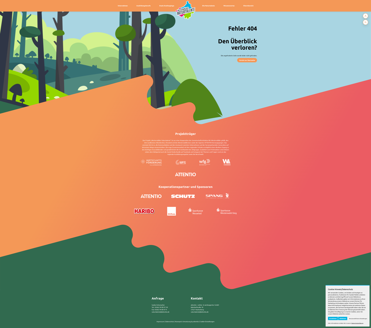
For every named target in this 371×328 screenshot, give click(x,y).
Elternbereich (248, 6)
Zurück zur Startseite (247, 60)
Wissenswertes (229, 6)
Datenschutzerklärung (357, 323)
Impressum (160, 321)
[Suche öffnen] (365, 22)
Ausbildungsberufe (143, 6)
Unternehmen (123, 6)
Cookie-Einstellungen (207, 321)
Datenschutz (169, 321)
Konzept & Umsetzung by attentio (187, 321)
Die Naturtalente (208, 6)
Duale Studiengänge (166, 6)
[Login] (365, 16)
